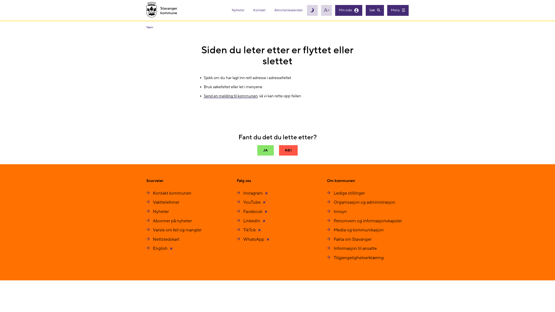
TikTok (250, 230)
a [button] (326, 10)
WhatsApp (254, 239)
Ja (265, 150)
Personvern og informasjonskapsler (368, 221)
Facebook (253, 211)
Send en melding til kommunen (231, 96)
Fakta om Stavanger (353, 239)
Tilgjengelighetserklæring (359, 257)
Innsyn (340, 211)
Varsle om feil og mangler (177, 230)
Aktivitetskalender (288, 10)
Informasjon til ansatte (355, 248)
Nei (288, 150)
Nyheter (238, 10)
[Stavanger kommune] (162, 10)
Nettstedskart (166, 239)
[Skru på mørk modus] (312, 10)
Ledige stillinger (349, 193)
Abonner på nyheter (172, 221)
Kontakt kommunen (172, 193)
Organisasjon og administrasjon (364, 202)
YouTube (252, 202)
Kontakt (259, 10)
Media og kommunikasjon (359, 230)
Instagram (253, 193)
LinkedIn (252, 221)
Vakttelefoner (166, 202)
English (160, 248)
